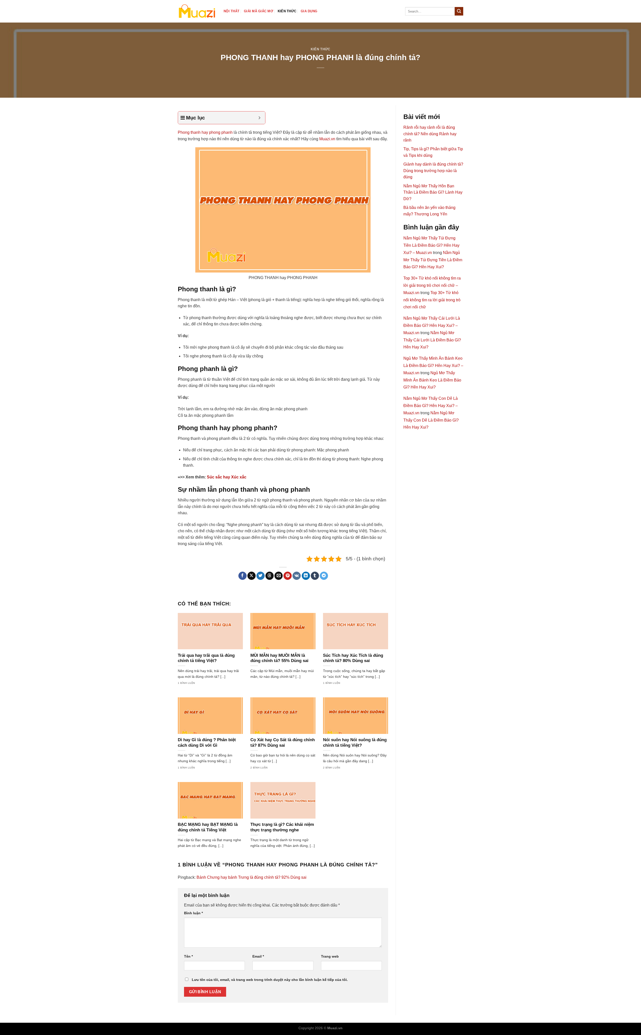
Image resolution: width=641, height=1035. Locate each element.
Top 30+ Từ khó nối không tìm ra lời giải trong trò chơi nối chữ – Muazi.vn (432, 285)
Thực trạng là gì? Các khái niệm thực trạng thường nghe (282, 827)
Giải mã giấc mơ (258, 11)
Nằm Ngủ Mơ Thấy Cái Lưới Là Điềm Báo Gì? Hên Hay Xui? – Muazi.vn (431, 325)
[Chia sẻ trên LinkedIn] (306, 576)
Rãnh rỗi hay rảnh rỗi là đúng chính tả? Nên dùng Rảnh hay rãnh (429, 133)
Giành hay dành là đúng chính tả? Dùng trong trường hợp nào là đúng (433, 170)
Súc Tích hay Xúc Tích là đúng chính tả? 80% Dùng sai (353, 658)
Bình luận (193, 913)
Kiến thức (287, 11)
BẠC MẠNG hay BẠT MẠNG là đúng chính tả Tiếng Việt (208, 827)
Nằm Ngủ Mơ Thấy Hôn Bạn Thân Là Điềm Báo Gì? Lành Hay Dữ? (432, 192)
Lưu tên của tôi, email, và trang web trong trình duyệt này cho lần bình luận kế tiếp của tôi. (270, 980)
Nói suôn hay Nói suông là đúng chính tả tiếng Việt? (355, 742)
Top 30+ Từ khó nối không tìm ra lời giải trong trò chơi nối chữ (431, 300)
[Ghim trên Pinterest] (287, 576)
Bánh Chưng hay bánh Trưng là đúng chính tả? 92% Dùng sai (251, 877)
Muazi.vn (327, 139)
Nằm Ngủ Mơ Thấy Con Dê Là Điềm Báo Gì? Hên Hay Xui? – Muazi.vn (430, 405)
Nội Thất (231, 11)
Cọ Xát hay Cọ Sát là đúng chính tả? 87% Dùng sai (282, 742)
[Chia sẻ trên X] (251, 576)
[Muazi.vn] (197, 11)
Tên (188, 956)
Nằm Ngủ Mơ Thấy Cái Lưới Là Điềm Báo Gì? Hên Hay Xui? (432, 340)
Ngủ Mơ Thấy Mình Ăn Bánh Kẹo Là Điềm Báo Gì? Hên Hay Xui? (432, 380)
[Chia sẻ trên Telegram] (324, 576)
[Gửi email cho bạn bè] (278, 576)
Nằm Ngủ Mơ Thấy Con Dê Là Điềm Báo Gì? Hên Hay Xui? (431, 420)
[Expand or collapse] (259, 117)
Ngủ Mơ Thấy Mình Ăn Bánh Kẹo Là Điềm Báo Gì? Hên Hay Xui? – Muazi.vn (433, 365)
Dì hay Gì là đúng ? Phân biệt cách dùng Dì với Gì (207, 742)
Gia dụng (309, 11)
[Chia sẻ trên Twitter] (260, 576)
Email (258, 956)
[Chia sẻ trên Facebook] (242, 576)
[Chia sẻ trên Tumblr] (315, 576)
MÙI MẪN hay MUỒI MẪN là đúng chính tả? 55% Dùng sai (279, 658)
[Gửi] (459, 11)
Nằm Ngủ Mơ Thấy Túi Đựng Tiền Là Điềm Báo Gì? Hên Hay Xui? (432, 259)
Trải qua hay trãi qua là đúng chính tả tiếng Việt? (206, 658)
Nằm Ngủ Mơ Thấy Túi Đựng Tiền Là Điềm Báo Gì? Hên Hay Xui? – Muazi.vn (431, 245)
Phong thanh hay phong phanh (205, 132)
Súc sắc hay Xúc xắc (226, 477)
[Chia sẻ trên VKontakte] (296, 576)
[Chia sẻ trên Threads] (269, 576)
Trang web (330, 956)
